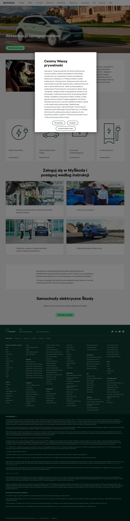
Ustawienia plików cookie (65, 128)
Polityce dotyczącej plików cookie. (57, 117)
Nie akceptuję (59, 123)
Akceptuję (73, 123)
